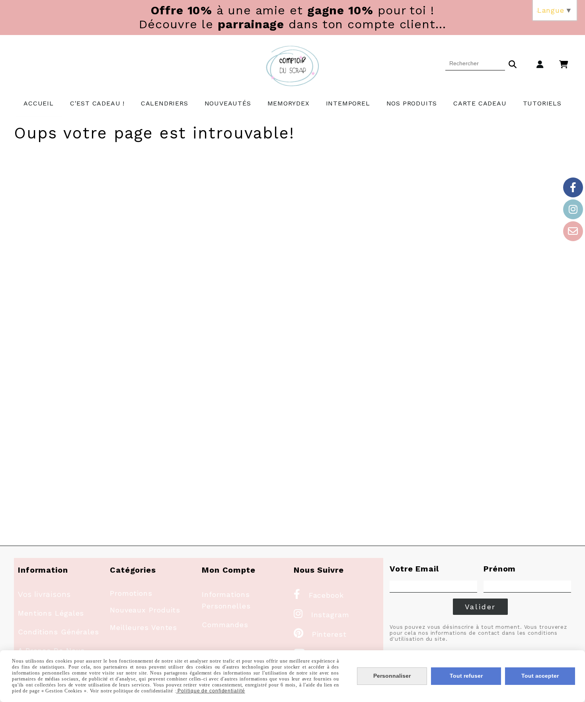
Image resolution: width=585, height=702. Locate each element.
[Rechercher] (512, 63)
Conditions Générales (58, 632)
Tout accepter (540, 676)
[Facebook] (573, 187)
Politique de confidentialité (210, 691)
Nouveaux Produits (145, 610)
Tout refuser (466, 676)
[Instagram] (573, 209)
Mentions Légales (51, 613)
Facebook (319, 595)
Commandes (225, 624)
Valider (480, 607)
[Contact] (573, 231)
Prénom (500, 568)
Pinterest (320, 634)
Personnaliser (392, 676)
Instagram (321, 614)
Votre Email (414, 568)
